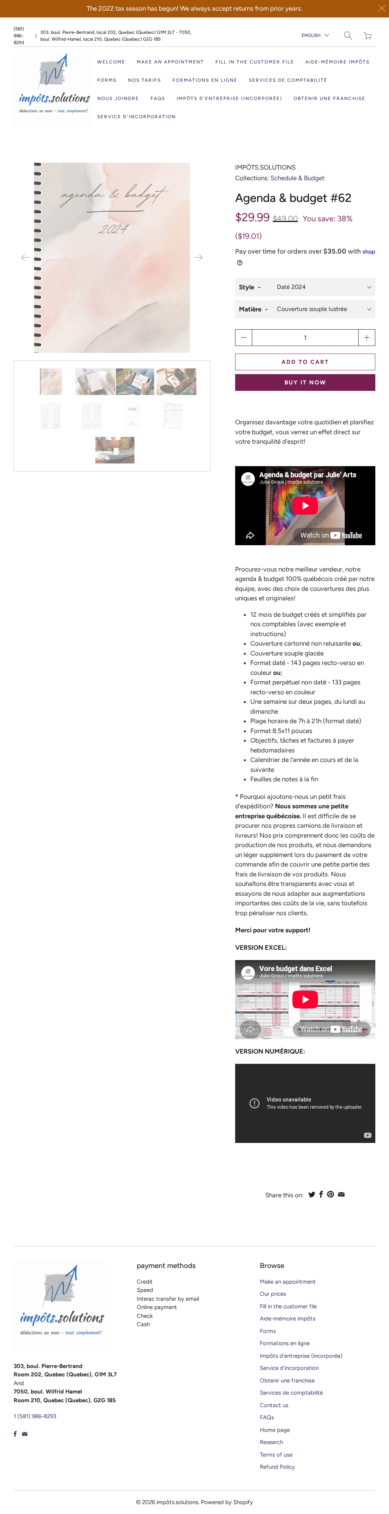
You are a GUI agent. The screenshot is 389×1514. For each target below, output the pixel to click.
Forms (107, 80)
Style (246, 287)
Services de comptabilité (288, 80)
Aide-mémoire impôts (337, 62)
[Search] (348, 35)
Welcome (111, 62)
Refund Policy (277, 1466)
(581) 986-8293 (19, 35)
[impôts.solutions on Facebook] (15, 1434)
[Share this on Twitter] (311, 1194)
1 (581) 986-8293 (35, 1416)
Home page (275, 1430)
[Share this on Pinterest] (330, 1194)
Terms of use (276, 1454)
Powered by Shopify (227, 1502)
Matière (250, 309)
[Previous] (25, 257)
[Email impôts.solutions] (24, 1434)
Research (271, 1442)
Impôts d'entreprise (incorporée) (229, 98)
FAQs (157, 98)
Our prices (273, 1293)
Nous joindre (118, 98)
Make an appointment (170, 62)
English (311, 35)
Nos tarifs (144, 80)
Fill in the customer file (254, 62)
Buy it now (305, 382)
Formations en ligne (204, 80)
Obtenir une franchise (329, 98)
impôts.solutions (265, 167)
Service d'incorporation (136, 116)
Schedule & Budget (297, 178)
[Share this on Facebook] (321, 1194)
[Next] (198, 257)
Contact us (274, 1405)
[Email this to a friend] (341, 1194)
